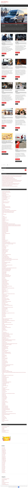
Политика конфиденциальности (6, 352)
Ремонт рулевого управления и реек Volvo (20, 42)
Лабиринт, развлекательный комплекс (7, 318)
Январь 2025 (3, 457)
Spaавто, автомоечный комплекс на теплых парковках (9, 210)
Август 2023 (3, 466)
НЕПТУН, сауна (4, 337)
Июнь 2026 (3, 448)
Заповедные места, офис (5, 295)
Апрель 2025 (3, 456)
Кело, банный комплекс (5, 304)
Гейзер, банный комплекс (5, 280)
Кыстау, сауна (4, 315)
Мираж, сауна (4, 329)
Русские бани (4, 363)
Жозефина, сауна (4, 294)
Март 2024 (3, 465)
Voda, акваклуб (4, 214)
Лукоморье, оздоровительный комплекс (7, 324)
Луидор (3, 323)
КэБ (2, 317)
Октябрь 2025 (4, 452)
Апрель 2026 (3, 449)
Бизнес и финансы (4, 427)
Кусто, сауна (3, 314)
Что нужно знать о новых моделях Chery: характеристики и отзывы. (20, 116)
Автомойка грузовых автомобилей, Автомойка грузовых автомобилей (11, 224)
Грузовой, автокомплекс (5, 283)
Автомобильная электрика (5, 426)
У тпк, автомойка (4, 398)
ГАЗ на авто (3, 277)
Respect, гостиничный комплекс (6, 207)
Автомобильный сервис (5, 222)
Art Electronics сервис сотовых (6, 191)
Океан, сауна (3, 341)
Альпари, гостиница (4, 255)
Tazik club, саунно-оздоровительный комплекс (8, 211)
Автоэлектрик (4, 246)
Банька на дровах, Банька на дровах (6, 260)
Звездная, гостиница (5, 296)
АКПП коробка (4, 252)
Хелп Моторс (4, 410)
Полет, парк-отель (4, 351)
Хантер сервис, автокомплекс (6, 408)
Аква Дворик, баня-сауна (5, 249)
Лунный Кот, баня (4, 326)
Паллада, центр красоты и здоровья (6, 344)
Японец (3, 421)
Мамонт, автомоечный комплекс (6, 327)
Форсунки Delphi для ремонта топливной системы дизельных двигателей (6, 42)
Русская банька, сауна (5, 362)
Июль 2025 (3, 455)
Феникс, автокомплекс (5, 406)
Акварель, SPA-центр (5, 250)
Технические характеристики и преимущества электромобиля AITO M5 (20, 90)
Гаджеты (3, 428)
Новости (3, 55)
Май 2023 (3, 469)
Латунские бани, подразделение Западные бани (8, 320)
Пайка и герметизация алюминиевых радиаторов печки (20, 66)
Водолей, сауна (4, 273)
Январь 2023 (3, 472)
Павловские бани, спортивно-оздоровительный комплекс (9, 343)
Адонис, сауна (4, 248)
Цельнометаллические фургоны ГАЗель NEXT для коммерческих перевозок (13, 25)
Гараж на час (3, 278)
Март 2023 (3, 471)
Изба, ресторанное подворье (6, 299)
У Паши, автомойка (4, 397)
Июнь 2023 (3, 468)
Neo (2, 203)
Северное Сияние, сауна (5, 370)
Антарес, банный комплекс (5, 257)
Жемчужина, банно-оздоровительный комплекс (8, 293)
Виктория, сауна (4, 271)
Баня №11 (3, 261)
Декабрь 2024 (4, 458)
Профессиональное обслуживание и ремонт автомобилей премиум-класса (7, 90)
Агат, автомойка (4, 247)
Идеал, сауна (4, 297)
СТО (2, 386)
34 (7, 164)
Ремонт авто (3, 483)
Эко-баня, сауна (4, 417)
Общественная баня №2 (5, 338)
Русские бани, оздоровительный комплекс (7, 364)
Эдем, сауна (3, 416)
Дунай (3, 292)
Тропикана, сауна (4, 396)
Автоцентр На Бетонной (5, 245)
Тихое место (3, 392)
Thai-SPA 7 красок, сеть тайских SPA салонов (8, 212)
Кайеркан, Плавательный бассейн (6, 301)
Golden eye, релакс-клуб (5, 202)
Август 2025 (3, 454)
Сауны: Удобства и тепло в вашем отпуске (7, 116)
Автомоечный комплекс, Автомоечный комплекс (8, 223)
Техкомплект (4, 390)
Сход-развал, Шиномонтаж (5, 389)
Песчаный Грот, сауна (5, 347)
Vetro (3, 213)
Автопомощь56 (4, 232)
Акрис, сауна (3, 253)
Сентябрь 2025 (4, 453)
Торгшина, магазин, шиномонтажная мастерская (8, 393)
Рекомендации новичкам (18, 161)
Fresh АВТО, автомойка (5, 199)
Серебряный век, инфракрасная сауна (7, 371)
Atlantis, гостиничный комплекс (6, 192)
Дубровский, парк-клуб (5, 291)
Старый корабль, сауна (5, 385)
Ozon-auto (3, 204)
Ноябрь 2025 (3, 451)
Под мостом (3, 349)
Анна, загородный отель (5, 256)
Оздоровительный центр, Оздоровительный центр (8, 339)
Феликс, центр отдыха (5, 405)
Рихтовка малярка (4, 360)
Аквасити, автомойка (5, 251)
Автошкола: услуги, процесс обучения (19, 149)
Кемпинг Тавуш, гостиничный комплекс (7, 305)
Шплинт (3, 415)
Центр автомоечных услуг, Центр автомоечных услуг (9, 413)
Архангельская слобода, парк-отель (6, 258)
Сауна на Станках (4, 366)
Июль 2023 (3, 467)
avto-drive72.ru (4, 2)
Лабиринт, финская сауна (5, 319)
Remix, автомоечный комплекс (6, 206)
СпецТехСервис (4, 383)
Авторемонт (3, 234)
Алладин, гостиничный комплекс (6, 254)
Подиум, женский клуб (5, 350)
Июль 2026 (3, 447)
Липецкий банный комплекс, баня (6, 322)
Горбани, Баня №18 (4, 281)
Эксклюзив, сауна (4, 418)
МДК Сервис (3, 328)
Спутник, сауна (4, 384)
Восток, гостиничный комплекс (6, 276)
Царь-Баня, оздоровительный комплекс (7, 411)
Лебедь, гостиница (4, 321)
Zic (2, 215)
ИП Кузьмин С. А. (4, 300)
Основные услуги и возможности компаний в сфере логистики (7, 141)
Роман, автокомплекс (5, 361)
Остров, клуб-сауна (4, 342)
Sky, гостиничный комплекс (5, 209)
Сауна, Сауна (3, 367)
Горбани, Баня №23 (4, 282)
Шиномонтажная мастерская (6, 414)
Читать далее (3, 53)
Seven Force (3, 208)
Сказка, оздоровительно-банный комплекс (7, 375)
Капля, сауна (3, 303)
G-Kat (3, 200)
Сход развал (3, 388)
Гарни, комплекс (4, 279)
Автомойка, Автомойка (5, 226)
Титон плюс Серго (4, 391)
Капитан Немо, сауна (4, 302)
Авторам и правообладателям (6, 233)
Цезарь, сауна (4, 412)
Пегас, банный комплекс (5, 346)
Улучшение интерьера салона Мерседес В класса (6, 67)
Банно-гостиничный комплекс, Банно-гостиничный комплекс (10, 259)
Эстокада (3, 419)
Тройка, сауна (4, 394)
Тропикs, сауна (4, 395)
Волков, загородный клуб (5, 274)
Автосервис (3, 236)
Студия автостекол (4, 387)
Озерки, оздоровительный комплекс (7, 340)
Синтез (3, 374)
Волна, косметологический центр (6, 275)
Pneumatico (3, 205)
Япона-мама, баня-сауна (5, 420)
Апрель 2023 (3, 470)
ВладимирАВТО (4, 272)
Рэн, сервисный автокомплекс (6, 365)
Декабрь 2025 (4, 450)
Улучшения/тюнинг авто (5, 484)
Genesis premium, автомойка (6, 201)
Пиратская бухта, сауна (5, 348)
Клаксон (3, 306)
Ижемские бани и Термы (5, 298)
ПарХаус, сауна (4, 345)
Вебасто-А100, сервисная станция (6, 268)
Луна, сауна (3, 325)
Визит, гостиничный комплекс (6, 270)
